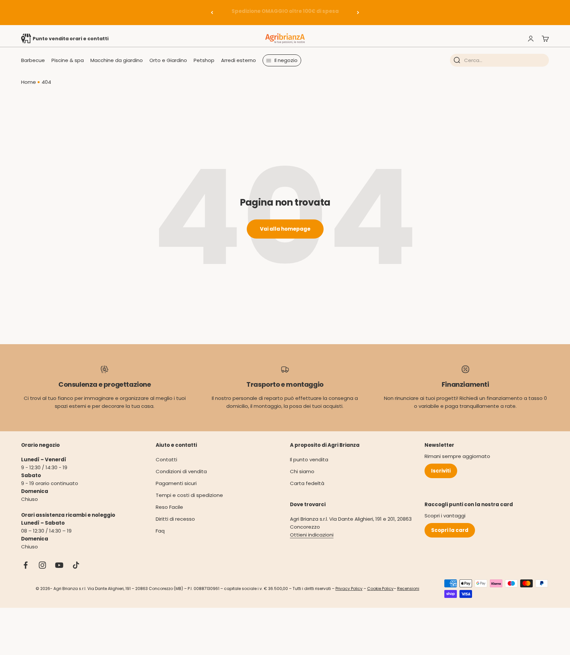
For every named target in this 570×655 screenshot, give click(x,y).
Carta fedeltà (307, 483)
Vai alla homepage (285, 228)
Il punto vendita (309, 459)
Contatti (166, 459)
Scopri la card (449, 530)
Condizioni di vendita (181, 471)
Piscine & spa (67, 60)
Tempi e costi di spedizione (189, 495)
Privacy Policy (349, 588)
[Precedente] (212, 12)
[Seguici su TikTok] (76, 565)
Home (28, 82)
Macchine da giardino (116, 60)
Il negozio (286, 60)
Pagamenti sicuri (176, 483)
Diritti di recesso (175, 518)
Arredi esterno (238, 60)
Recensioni (408, 588)
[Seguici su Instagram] (42, 565)
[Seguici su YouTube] (59, 565)
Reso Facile (169, 507)
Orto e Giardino (168, 60)
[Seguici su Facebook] (25, 565)
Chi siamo (302, 471)
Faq (160, 530)
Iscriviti (441, 470)
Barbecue (33, 60)
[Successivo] (358, 12)
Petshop (204, 60)
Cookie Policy (380, 588)
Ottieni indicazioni (311, 534)
